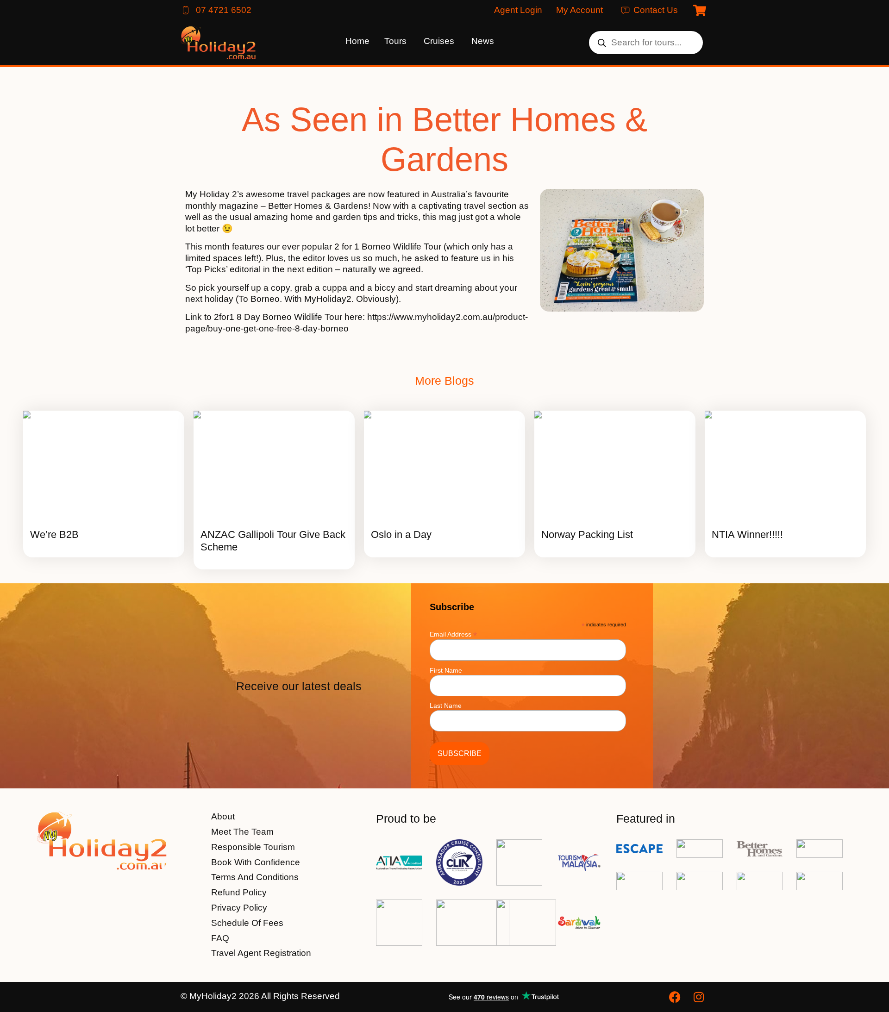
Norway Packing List (587, 534)
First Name (446, 670)
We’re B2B (54, 534)
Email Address (453, 634)
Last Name (446, 705)
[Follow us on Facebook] (676, 997)
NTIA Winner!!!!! (747, 534)
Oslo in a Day (401, 534)
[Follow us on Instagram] (700, 997)
